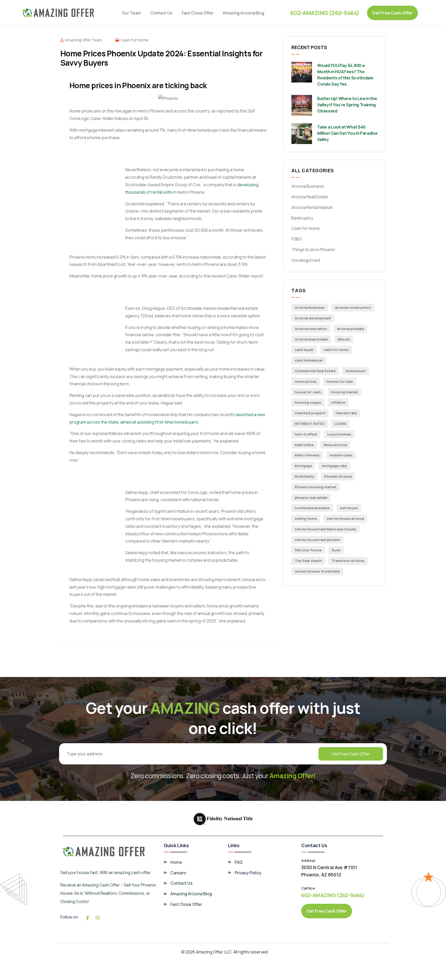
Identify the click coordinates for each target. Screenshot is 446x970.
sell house (349, 508)
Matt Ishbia (304, 444)
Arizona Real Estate (309, 197)
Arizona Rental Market (312, 207)
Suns (336, 550)
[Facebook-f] (87, 917)
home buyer (356, 371)
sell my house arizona (345, 518)
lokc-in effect (306, 434)
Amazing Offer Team (83, 40)
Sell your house (308, 550)
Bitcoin (344, 339)
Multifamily (304, 476)
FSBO (296, 239)
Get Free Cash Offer (351, 754)
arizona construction (353, 307)
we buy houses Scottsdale (317, 571)
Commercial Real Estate (315, 371)
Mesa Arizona (335, 444)
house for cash (308, 392)
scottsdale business (312, 508)
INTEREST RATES (309, 423)
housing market (344, 392)
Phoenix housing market (315, 487)
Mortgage (303, 465)
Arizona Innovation (311, 328)
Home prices (305, 381)
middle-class (341, 455)
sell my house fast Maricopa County (325, 529)
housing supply (308, 402)
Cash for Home (134, 40)
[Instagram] (97, 917)
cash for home (336, 349)
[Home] (58, 13)
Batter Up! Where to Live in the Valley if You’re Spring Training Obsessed (347, 105)
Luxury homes (339, 434)
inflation (338, 402)
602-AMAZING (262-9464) (324, 13)
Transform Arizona (348, 560)
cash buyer (304, 349)
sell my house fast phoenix (317, 539)
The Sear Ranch (308, 560)
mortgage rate (334, 465)
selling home (306, 518)
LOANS (340, 423)
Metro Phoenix (307, 455)
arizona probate (350, 328)
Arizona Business (307, 186)
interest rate (346, 413)
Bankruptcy (302, 218)
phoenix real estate (311, 497)
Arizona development (313, 318)
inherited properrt (310, 413)
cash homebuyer (309, 360)
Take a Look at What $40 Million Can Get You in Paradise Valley (347, 133)
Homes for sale (339, 381)
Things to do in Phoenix (313, 249)
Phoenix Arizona (338, 476)
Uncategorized (305, 260)
